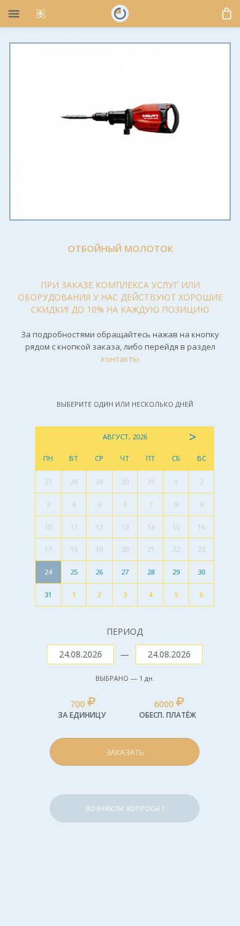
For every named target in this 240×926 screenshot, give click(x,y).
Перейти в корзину (151, 723)
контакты (120, 358)
